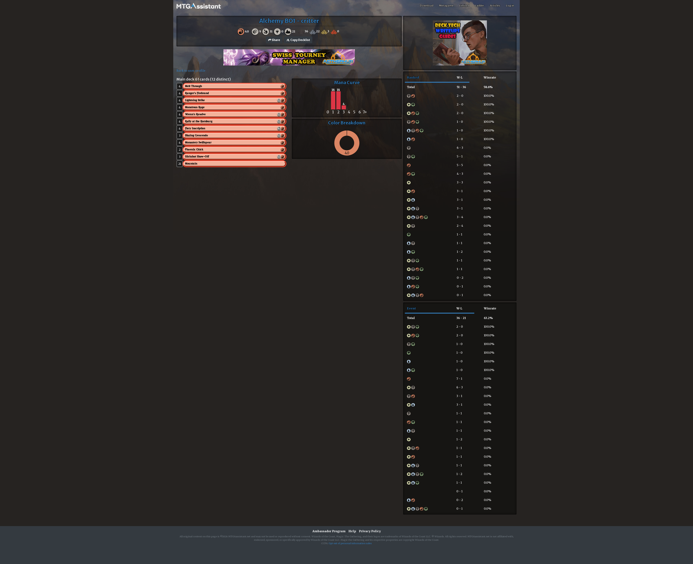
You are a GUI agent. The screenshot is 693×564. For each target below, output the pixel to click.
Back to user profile (190, 70)
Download (426, 5)
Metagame (446, 5)
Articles (495, 5)
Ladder (479, 5)
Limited (464, 5)
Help (352, 531)
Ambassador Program (329, 531)
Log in (510, 5)
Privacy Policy (370, 531)
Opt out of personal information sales (350, 543)
